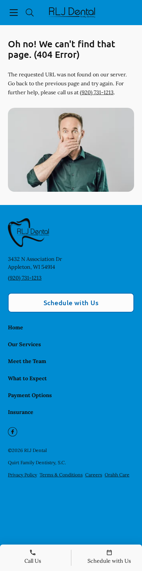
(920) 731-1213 (97, 92)
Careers (93, 475)
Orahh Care (117, 475)
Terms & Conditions (61, 475)
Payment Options (30, 395)
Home (15, 327)
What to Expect (27, 378)
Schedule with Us (71, 302)
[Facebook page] (12, 431)
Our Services (24, 344)
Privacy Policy (22, 475)
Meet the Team (27, 361)
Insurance (20, 412)
